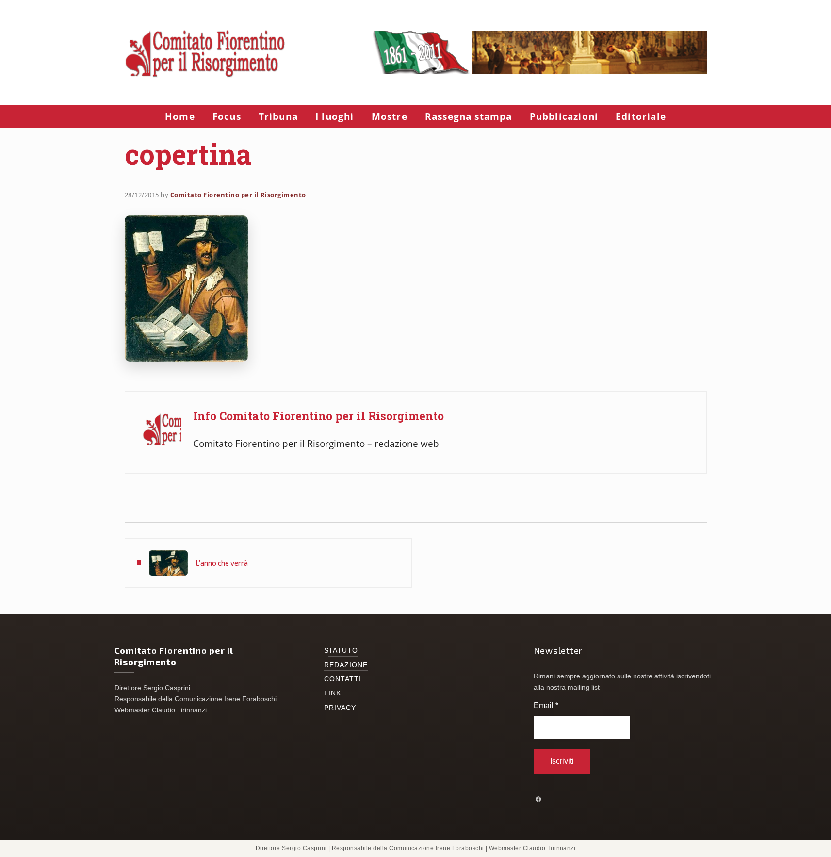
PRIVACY (340, 707)
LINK (332, 693)
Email (546, 705)
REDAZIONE (346, 665)
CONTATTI (343, 679)
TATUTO (343, 650)
